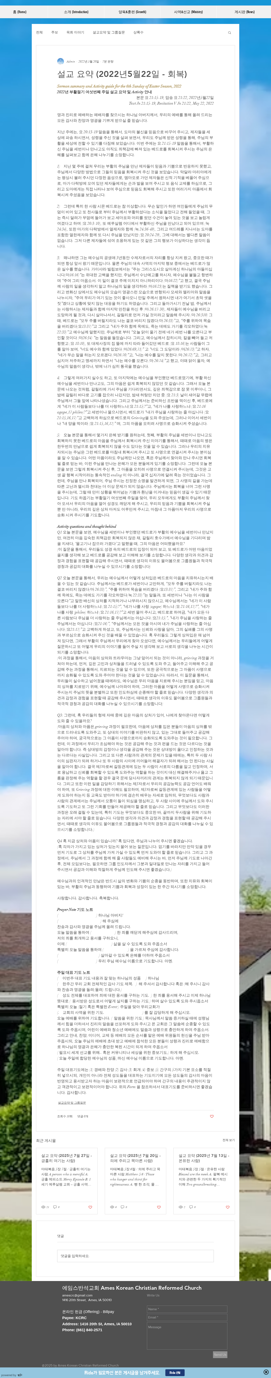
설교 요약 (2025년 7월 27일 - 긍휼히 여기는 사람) (66, 1158)
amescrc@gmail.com (77, 1295)
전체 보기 (229, 1140)
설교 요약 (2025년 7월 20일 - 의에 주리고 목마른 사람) (135, 1158)
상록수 (138, 32)
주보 (54, 32)
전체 (39, 32)
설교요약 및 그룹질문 (109, 32)
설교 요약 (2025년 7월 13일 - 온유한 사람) (204, 1158)
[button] (76, 12)
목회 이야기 (75, 32)
